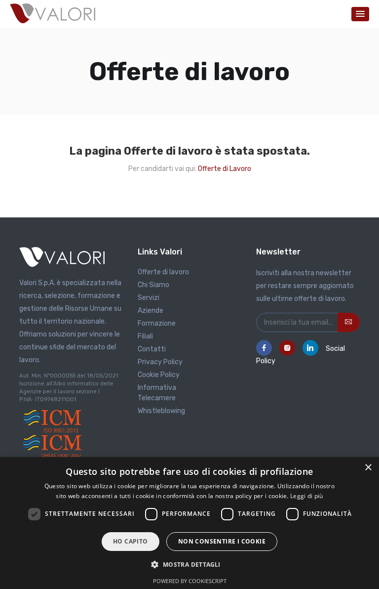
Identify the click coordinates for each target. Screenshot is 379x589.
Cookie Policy (159, 375)
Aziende (150, 310)
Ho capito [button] (130, 541)
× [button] (368, 467)
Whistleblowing (161, 411)
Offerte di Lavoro (224, 169)
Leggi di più (306, 496)
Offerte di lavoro (163, 272)
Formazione (157, 323)
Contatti (152, 349)
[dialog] (189, 523)
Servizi (148, 298)
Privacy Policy (160, 362)
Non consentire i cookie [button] (221, 541)
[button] (360, 14)
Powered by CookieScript (190, 581)
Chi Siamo (153, 285)
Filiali (145, 336)
